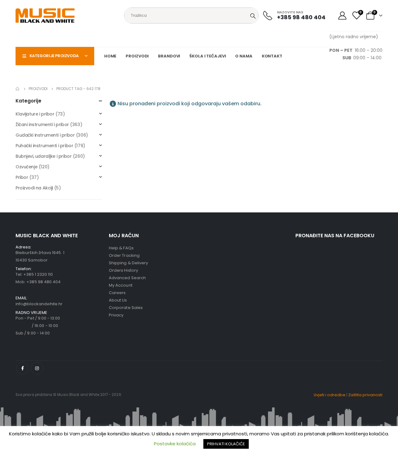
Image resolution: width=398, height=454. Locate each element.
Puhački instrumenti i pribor (44, 146)
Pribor (22, 177)
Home (110, 56)
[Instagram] (37, 368)
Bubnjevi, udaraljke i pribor (44, 156)
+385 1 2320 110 (38, 274)
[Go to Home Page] (18, 89)
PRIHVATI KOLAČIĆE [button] (226, 444)
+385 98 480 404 (43, 282)
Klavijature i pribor (35, 114)
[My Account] (342, 15)
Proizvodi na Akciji (34, 188)
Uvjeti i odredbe (329, 394)
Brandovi (169, 56)
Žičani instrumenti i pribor (42, 124)
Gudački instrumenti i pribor (45, 135)
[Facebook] (22, 368)
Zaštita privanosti (365, 394)
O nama (243, 56)
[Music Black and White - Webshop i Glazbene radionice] (45, 15)
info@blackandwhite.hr (39, 304)
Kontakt (272, 56)
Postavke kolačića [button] (175, 443)
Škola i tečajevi (207, 56)
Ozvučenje (26, 167)
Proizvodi (137, 56)
